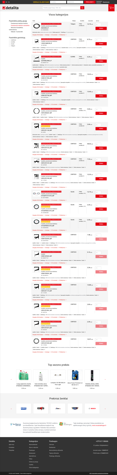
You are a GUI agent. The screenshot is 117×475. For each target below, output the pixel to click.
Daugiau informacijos (38, 34)
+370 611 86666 (102, 441)
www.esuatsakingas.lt (99, 425)
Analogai (47, 34)
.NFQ (90, 473)
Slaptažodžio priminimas (99, 2)
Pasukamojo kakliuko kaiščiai (19, 23)
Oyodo (12, 44)
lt (3, 2)
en (6, 2)
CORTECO (13, 40)
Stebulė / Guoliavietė (17, 31)
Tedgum (13, 45)
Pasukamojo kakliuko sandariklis (20, 25)
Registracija (106, 2)
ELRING (13, 42)
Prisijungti (90, 2)
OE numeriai (54, 34)
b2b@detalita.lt (104, 445)
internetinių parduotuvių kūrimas (100, 473)
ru (9, 2)
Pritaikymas (62, 34)
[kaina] (97, 20)
